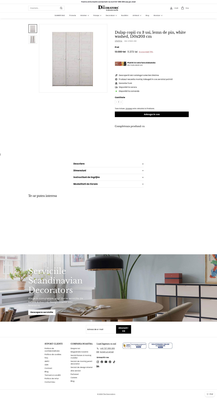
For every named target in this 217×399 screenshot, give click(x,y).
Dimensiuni (79, 170)
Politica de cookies (53, 354)
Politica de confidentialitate (52, 349)
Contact (48, 368)
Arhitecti (136, 15)
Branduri (157, 15)
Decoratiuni (110, 15)
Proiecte (72, 15)
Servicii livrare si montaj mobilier (81, 356)
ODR (46, 364)
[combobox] (46, 8)
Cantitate (120, 97)
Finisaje (96, 15)
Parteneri (75, 374)
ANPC (47, 361)
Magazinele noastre (79, 352)
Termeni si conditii (53, 375)
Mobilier (83, 15)
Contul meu (50, 382)
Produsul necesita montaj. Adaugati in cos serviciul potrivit (146, 79)
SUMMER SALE (60, 15)
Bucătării (124, 15)
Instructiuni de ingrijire (86, 177)
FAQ (46, 358)
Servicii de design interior (82, 367)
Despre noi (75, 348)
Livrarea (129, 108)
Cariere (74, 377)
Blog (147, 15)
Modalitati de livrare (85, 184)
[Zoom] (73, 58)
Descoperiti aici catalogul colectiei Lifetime (139, 75)
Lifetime (118, 41)
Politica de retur (52, 378)
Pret (117, 47)
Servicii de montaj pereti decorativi (81, 362)
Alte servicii (76, 370)
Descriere (79, 163)
